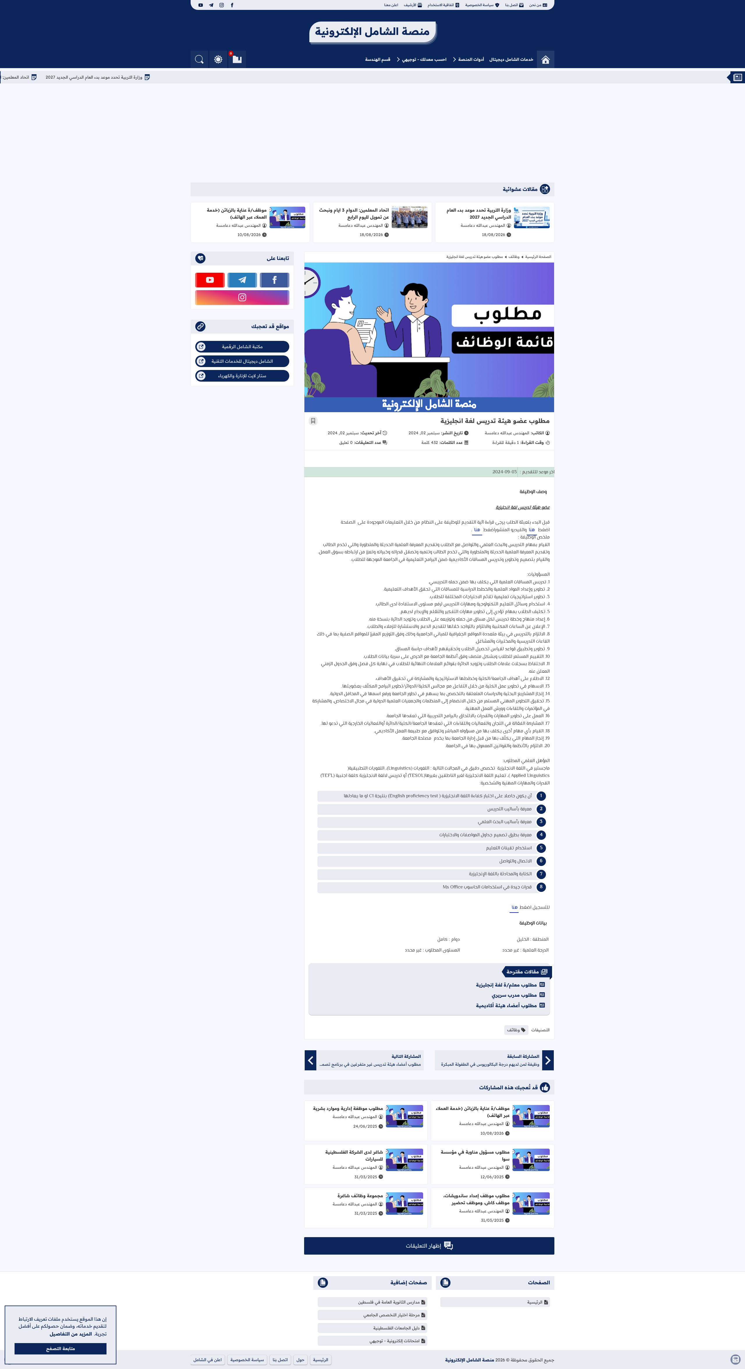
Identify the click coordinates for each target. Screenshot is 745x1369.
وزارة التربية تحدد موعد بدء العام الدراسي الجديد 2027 (137, 77)
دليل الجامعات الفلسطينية (396, 1328)
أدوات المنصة (471, 59)
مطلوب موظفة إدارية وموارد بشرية (348, 1108)
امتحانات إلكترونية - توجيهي (395, 1340)
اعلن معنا (391, 5)
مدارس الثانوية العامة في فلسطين (389, 1302)
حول (300, 1359)
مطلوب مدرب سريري (514, 995)
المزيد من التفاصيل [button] (71, 1334)
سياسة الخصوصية (479, 5)
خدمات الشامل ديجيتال (511, 59)
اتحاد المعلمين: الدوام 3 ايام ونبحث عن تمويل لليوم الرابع (354, 213)
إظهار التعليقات (423, 1245)
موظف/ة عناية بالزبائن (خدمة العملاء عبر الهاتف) (237, 213)
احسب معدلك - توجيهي (424, 59)
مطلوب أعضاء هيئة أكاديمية (506, 1005)
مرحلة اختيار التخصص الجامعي (391, 1314)
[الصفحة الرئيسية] (545, 59)
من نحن (535, 5)
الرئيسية (534, 1302)
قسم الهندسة (377, 59)
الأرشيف (410, 5)
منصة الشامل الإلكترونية (469, 1360)
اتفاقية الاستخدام (441, 5)
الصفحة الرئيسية (538, 256)
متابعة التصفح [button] (60, 1348)
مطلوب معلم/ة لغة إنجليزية (506, 985)
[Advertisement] (372, 133)
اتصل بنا (511, 5)
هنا (532, 530)
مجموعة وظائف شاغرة (360, 1195)
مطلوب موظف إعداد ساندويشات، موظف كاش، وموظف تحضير (477, 1199)
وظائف (514, 256)
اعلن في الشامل (208, 1359)
